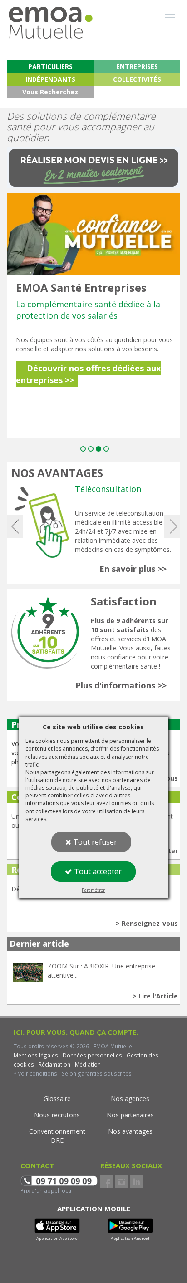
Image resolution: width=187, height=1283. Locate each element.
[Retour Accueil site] (51, 18)
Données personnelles (92, 1055)
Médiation (87, 1064)
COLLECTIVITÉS (137, 79)
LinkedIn (136, 1181)
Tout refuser (94, 842)
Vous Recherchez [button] (50, 92)
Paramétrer (93, 890)
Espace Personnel (135, 51)
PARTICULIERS (50, 66)
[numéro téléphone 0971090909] (59, 1179)
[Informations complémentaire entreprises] (93, 233)
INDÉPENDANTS (50, 79)
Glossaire (57, 1098)
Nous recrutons (57, 1115)
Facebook (106, 1181)
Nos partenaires (130, 1115)
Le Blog (52, 51)
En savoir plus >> (133, 568)
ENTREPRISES (137, 66)
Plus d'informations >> (121, 685)
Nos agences (130, 1098)
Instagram (121, 1181)
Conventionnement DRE (57, 1136)
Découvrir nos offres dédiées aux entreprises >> (88, 374)
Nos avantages (130, 1131)
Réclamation (53, 1064)
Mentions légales (36, 1055)
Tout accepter (97, 871)
